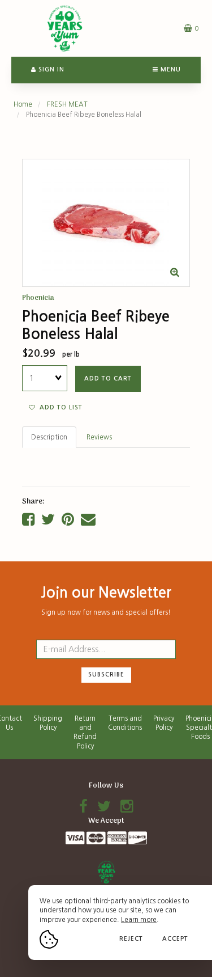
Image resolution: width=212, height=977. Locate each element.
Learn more (139, 919)
